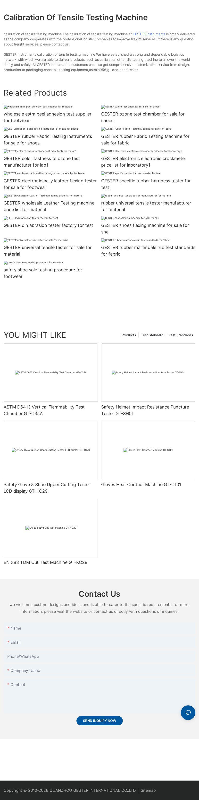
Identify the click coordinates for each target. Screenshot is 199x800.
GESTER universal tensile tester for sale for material (48, 251)
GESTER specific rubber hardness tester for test (146, 184)
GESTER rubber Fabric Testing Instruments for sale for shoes (48, 139)
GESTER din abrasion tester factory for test (48, 225)
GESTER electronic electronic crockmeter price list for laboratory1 (143, 162)
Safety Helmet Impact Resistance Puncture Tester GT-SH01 (145, 410)
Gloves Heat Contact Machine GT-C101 (141, 484)
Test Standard (152, 335)
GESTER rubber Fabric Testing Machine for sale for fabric (145, 139)
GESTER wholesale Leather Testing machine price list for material (49, 206)
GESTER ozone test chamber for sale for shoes (143, 117)
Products (129, 335)
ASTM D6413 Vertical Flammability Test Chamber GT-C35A (44, 410)
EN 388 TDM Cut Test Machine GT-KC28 (45, 562)
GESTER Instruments (149, 34)
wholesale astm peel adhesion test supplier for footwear (47, 117)
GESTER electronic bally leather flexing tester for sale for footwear (50, 184)
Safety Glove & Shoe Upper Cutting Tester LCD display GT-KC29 (47, 488)
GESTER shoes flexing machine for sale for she (145, 228)
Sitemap (148, 790)
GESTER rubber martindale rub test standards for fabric (148, 251)
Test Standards (181, 335)
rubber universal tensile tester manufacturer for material (146, 206)
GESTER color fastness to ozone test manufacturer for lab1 (42, 162)
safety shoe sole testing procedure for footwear (43, 273)
